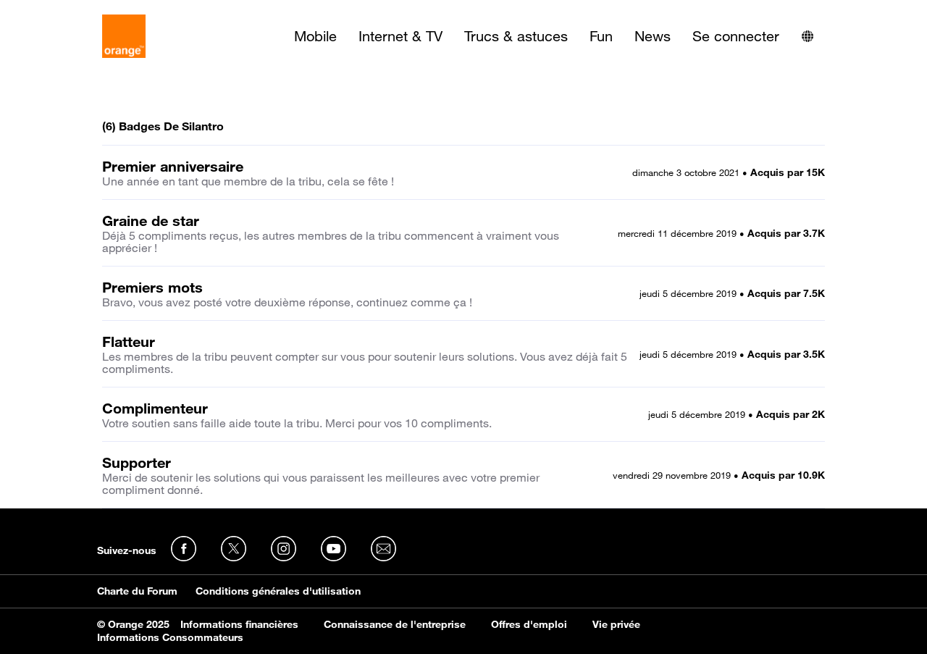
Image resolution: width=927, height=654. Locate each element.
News (652, 36)
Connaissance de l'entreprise (395, 624)
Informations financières (239, 624)
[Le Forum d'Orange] (124, 36)
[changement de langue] (807, 36)
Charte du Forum (137, 591)
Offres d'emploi (529, 624)
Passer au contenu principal (77, 10)
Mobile (315, 36)
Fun (601, 36)
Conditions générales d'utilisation (278, 591)
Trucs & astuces (516, 36)
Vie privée (616, 624)
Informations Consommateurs (170, 637)
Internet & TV (400, 36)
